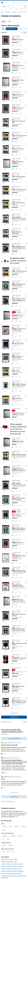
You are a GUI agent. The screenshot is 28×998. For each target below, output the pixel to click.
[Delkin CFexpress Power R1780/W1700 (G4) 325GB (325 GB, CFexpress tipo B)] (14, 572)
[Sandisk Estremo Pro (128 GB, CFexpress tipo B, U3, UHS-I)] (14, 544)
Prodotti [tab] (3, 21)
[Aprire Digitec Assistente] (21, 2)
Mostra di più (14, 717)
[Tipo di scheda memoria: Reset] (16, 28)
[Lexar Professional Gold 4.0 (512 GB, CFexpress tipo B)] (14, 137)
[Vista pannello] (22, 32)
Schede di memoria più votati (9, 861)
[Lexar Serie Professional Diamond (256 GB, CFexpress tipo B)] (14, 616)
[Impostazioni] (13, 2)
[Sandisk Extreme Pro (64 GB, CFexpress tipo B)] (14, 109)
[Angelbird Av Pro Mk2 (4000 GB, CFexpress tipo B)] (14, 442)
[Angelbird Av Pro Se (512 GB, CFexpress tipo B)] (14, 316)
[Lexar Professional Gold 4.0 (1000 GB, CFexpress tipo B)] (14, 191)
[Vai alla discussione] (14, 748)
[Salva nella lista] (16, 45)
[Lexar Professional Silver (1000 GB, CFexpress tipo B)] (14, 177)
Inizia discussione (15, 738)
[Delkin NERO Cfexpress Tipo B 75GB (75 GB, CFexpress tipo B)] (14, 688)
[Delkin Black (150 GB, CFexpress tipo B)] (14, 673)
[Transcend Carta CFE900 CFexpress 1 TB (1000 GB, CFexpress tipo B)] (14, 558)
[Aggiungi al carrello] (20, 45)
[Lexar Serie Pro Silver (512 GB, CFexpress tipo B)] (14, 150)
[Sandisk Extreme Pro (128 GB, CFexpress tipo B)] (14, 54)
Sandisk (21, 28)
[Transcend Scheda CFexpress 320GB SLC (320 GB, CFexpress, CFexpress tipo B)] (14, 587)
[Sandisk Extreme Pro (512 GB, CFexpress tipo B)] (14, 40)
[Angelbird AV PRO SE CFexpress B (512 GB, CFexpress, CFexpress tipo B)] (14, 68)
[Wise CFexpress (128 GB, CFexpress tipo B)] (14, 515)
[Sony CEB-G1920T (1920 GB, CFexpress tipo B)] (14, 400)
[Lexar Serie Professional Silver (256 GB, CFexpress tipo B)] (14, 123)
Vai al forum (4, 734)
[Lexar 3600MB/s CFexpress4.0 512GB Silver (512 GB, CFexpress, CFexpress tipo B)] (14, 219)
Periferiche (8, 12)
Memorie (14, 12)
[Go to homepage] (2, 2)
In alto (25, 722)
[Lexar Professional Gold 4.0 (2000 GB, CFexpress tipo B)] (14, 272)
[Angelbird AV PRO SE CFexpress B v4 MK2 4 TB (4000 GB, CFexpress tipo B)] (14, 471)
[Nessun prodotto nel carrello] (25, 2)
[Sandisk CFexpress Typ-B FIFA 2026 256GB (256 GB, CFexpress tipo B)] (14, 331)
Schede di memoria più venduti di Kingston (12, 871)
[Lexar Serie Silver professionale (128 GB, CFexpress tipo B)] (14, 234)
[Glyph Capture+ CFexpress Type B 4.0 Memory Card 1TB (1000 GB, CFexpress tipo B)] (14, 386)
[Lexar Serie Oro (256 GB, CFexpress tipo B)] (14, 372)
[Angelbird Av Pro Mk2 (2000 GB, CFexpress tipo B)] (14, 414)
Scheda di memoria (16, 36)
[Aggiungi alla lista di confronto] (12, 45)
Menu (4, 6)
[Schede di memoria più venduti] (14, 261)
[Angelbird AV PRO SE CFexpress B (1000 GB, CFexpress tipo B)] (14, 82)
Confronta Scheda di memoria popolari (11, 873)
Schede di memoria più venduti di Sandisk (12, 866)
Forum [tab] (9, 21)
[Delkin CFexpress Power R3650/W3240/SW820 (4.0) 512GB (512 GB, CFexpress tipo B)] (14, 530)
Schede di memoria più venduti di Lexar (11, 869)
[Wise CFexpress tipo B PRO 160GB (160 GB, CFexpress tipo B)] (14, 645)
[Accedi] (17, 2)
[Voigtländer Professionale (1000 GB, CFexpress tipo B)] (14, 659)
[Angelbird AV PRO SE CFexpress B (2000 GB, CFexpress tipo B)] (14, 164)
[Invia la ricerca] (9, 6)
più (17, 816)
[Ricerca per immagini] (25, 6)
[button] (26, 36)
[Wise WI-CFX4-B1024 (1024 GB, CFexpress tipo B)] (14, 344)
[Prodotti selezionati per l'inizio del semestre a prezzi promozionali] (14, 429)
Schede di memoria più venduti (9, 859)
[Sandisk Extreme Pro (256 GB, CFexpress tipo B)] (14, 96)
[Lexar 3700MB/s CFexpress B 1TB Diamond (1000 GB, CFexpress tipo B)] (14, 486)
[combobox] (3, 28)
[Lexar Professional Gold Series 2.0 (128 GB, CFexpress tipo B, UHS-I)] (14, 205)
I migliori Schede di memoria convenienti (12, 864)
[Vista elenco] (25, 32)
